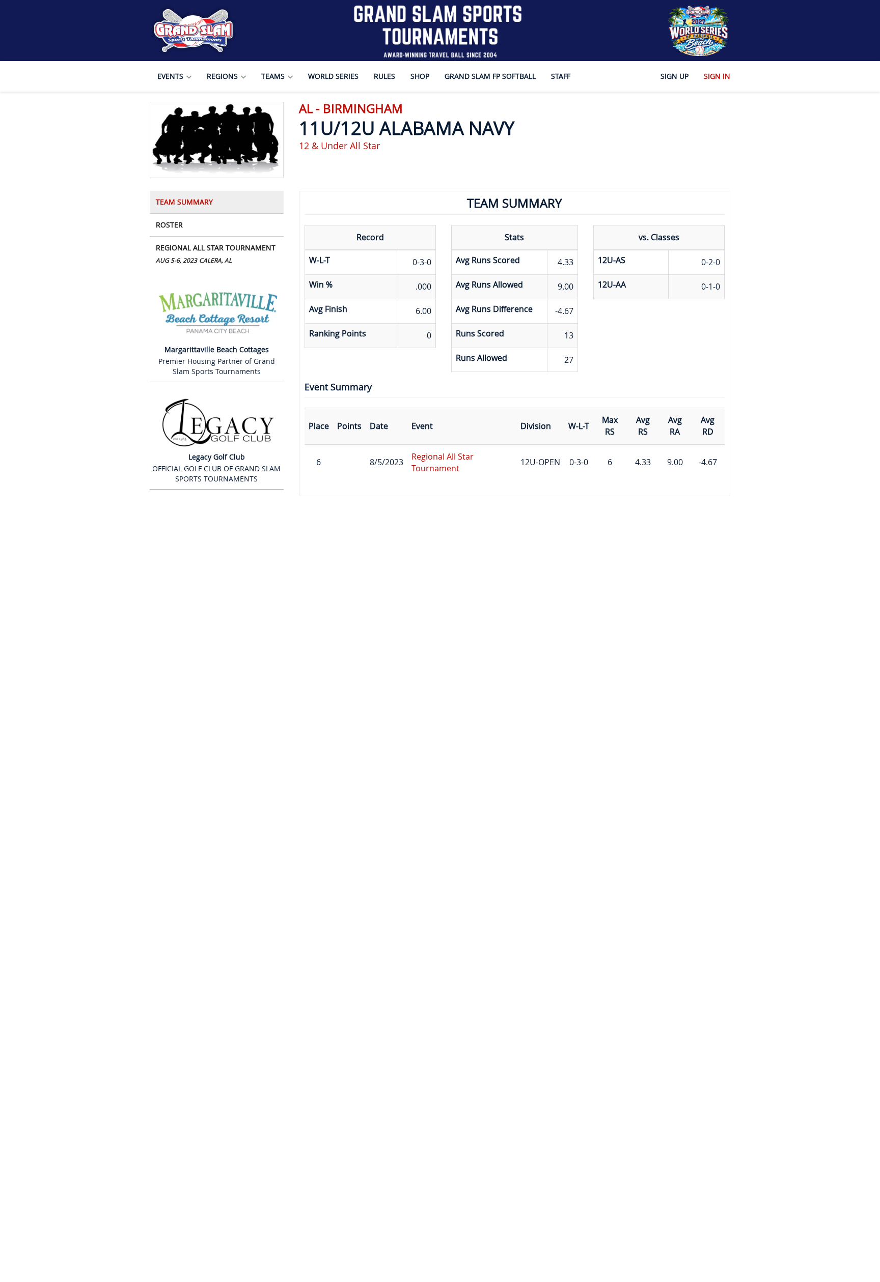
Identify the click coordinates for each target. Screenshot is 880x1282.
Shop (419, 76)
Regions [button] (223, 76)
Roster (169, 225)
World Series (333, 76)
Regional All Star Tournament (216, 253)
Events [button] (171, 76)
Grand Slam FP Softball (490, 76)
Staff (560, 76)
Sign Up (675, 76)
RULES (384, 76)
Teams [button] (274, 76)
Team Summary (184, 202)
